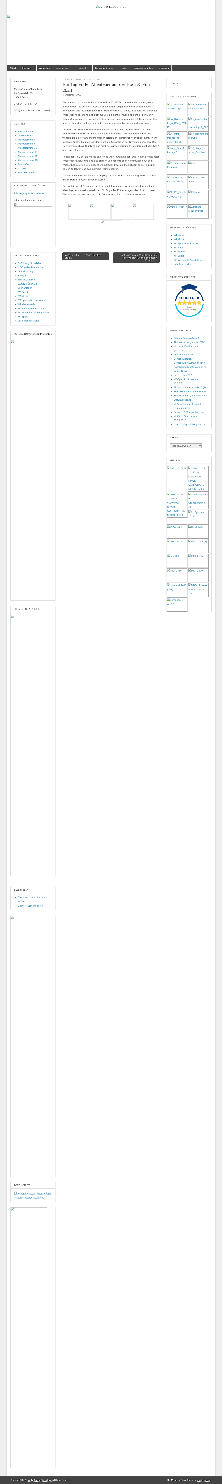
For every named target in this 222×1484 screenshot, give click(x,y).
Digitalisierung (25, 271)
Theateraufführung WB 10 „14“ (190, 387)
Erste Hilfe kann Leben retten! (190, 391)
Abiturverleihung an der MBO (190, 342)
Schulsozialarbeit (27, 279)
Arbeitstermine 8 (27, 139)
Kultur (96, 80)
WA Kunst (23, 292)
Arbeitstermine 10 (27, 147)
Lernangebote (62, 68)
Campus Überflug (27, 283)
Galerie (125, 68)
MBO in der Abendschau (31, 267)
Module (22, 168)
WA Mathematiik (26, 304)
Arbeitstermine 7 (27, 135)
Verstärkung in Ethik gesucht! (190, 424)
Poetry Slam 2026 (183, 354)
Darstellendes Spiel (28, 320)
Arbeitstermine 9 (27, 143)
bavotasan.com (204, 1480)
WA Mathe (179, 251)
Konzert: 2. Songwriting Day (189, 412)
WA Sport (23, 316)
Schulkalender (25, 131)
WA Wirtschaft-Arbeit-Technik (33, 312)
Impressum (164, 68)
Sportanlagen (25, 287)
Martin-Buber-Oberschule (40, 1480)
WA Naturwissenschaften (31, 308)
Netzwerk (82, 68)
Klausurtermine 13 (28, 160)
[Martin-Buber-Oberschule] (111, 4)
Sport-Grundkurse (27, 172)
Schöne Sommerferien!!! (187, 338)
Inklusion (22, 275)
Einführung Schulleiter (30, 263)
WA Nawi (178, 247)
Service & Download (143, 68)
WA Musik (23, 296)
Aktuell (13, 68)
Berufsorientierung (104, 68)
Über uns (26, 68)
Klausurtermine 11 (27, 152)
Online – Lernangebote (30, 905)
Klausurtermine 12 (28, 156)
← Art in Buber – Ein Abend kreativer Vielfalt (83, 256)
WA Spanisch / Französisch (32, 300)
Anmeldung (44, 68)
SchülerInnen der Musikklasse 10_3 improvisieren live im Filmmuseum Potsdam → (139, 258)
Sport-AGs (23, 164)
